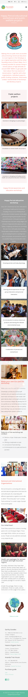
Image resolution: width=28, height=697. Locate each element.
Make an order (14, 616)
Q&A (6, 672)
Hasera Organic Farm (15, 654)
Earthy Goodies (15, 642)
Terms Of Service (9, 674)
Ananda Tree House (16, 666)
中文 (9, 1)
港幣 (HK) (23, 1)
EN (11, 1)
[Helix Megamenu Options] (26, 7)
